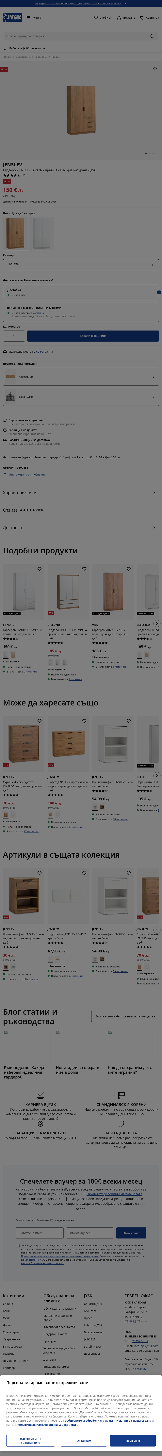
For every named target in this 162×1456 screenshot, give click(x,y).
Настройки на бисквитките (30, 1441)
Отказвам (84, 1441)
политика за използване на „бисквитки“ (47, 1425)
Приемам (133, 1441)
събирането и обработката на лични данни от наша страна (108, 1420)
